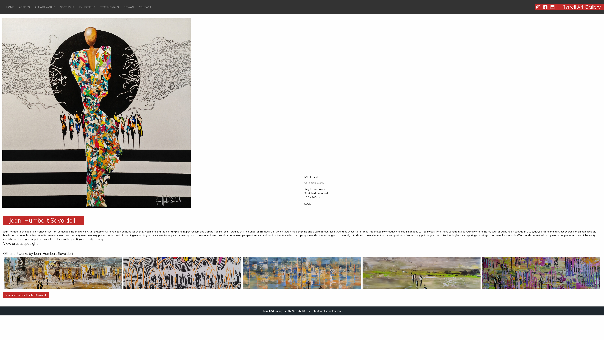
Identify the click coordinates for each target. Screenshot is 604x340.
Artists (24, 7)
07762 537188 (297, 310)
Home (10, 7)
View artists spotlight (20, 243)
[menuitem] (10, 7)
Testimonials (109, 7)
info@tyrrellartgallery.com (326, 310)
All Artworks (45, 7)
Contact (145, 7)
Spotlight (67, 7)
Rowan (129, 7)
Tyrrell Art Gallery (273, 310)
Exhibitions (87, 7)
